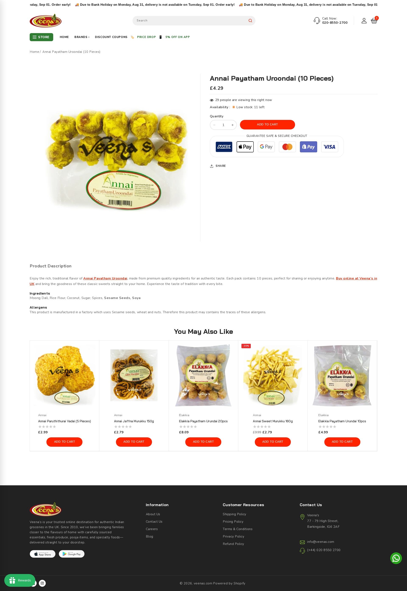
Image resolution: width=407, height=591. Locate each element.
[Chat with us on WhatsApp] (396, 559)
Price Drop (146, 37)
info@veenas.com (320, 542)
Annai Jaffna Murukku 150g (134, 421)
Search (250, 21)
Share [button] (221, 166)
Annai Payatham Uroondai (105, 278)
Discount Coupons (111, 37)
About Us (153, 514)
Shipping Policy (234, 514)
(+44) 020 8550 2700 (324, 550)
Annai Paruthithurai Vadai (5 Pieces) (64, 421)
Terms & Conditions (237, 529)
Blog (149, 536)
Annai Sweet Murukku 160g (273, 421)
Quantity (216, 116)
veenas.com (203, 583)
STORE (43, 37)
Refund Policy (233, 544)
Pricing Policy (233, 521)
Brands (81, 37)
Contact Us (154, 521)
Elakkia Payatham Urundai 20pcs (203, 421)
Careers (152, 529)
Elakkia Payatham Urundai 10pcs (342, 421)
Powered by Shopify (229, 583)
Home (64, 37)
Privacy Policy (233, 536)
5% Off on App (178, 37)
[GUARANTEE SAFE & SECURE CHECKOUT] (276, 147)
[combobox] (193, 20)
